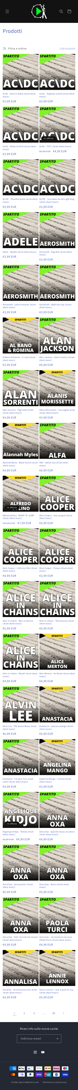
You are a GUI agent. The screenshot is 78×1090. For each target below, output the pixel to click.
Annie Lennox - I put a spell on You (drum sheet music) (56, 991)
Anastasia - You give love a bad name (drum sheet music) (18, 780)
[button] (7, 11)
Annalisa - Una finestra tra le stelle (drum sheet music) (20, 991)
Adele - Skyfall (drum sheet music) (19, 251)
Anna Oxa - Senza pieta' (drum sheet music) (18, 886)
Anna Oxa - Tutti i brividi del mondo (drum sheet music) (20, 938)
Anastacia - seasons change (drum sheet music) (56, 727)
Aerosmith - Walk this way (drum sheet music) (55, 306)
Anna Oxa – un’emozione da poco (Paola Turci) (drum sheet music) (55, 938)
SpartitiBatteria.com (29, 1082)
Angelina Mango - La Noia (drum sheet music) (55, 780)
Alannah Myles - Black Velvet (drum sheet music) (20, 464)
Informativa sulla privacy (55, 1082)
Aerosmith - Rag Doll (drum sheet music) (55, 253)
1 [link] (14, 1013)
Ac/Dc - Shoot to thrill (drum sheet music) (19, 148)
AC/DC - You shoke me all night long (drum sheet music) (56, 200)
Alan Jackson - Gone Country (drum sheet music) (57, 358)
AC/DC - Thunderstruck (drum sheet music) (20, 200)
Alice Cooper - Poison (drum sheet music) (56, 569)
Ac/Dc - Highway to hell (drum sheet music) (57, 95)
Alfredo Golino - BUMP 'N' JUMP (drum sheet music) (18, 517)
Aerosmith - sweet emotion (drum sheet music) (19, 306)
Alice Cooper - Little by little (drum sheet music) (20, 569)
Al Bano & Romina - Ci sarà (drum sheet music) (19, 358)
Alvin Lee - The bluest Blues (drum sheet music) (19, 727)
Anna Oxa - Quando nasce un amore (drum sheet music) (57, 833)
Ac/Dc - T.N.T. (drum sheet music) (55, 146)
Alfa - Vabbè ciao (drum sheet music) (53, 464)
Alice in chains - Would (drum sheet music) (20, 675)
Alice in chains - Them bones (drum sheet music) (56, 622)
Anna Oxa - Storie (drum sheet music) (54, 886)
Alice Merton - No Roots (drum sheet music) (57, 675)
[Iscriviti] (57, 1038)
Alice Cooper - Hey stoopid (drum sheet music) (55, 517)
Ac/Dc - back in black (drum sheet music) (19, 95)
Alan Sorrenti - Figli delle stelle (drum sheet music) (18, 411)
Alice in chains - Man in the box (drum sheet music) (18, 622)
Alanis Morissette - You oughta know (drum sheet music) (57, 411)
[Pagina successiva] (63, 1013)
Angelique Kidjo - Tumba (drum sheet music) (18, 833)
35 (53, 1013)
